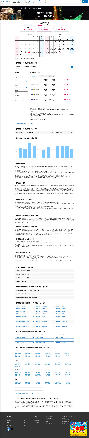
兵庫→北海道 (18, 363)
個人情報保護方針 (65, 423)
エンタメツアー (10, 427)
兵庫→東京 (67, 363)
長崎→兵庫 (47, 383)
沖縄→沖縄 (57, 356)
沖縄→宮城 (27, 353)
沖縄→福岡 (17, 356)
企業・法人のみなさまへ (50, 423)
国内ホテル (9, 420)
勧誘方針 (47, 421)
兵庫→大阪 (37, 364)
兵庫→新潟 (17, 364)
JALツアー (9, 422)
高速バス (23, 420)
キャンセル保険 (24, 425)
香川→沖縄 (57, 374)
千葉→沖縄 (47, 372)
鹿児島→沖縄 (38, 375)
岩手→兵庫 (37, 382)
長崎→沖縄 (17, 375)
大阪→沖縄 (27, 374)
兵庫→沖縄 (17, 366)
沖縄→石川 (67, 353)
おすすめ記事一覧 (49, 416)
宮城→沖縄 (27, 372)
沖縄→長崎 (27, 356)
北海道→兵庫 (18, 382)
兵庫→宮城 (47, 363)
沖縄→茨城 (37, 353)
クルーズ (23, 422)
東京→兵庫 (67, 382)
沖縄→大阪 (27, 355)
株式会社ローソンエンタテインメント (69, 416)
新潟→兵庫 (17, 383)
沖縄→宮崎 (37, 356)
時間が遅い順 (51, 76)
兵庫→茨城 (57, 363)
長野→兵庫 (27, 383)
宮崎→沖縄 (27, 375)
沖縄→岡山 (47, 355)
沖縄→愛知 (17, 355)
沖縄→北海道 (18, 353)
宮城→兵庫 (47, 382)
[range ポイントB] (27, 82)
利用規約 (63, 418)
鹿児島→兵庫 (58, 383)
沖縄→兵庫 (37, 355)
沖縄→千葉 (47, 353)
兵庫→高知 (47, 364)
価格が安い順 (34, 76)
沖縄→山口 (57, 355)
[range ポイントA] (16, 82)
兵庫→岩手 (37, 363)
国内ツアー (9, 425)
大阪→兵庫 (37, 383)
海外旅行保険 (36, 420)
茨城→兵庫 (57, 382)
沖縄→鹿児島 (48, 356)
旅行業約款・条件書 (50, 419)
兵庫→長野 (27, 364)
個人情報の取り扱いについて (67, 421)
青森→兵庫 (27, 382)
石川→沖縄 (67, 372)
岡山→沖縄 (47, 374)
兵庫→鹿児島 (68, 364)
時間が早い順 (42, 76)
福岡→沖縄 (67, 374)
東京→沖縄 (57, 372)
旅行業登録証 (48, 418)
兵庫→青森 (27, 363)
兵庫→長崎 (57, 364)
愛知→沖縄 (17, 374)
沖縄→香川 (67, 355)
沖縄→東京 (57, 353)
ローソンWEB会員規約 (66, 419)
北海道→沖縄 (18, 372)
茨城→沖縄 (37, 372)
